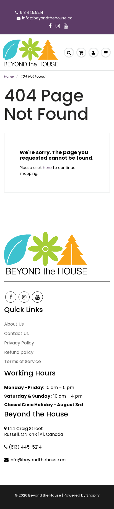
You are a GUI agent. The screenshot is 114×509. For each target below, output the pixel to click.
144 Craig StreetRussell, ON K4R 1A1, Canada (33, 431)
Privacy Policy (19, 343)
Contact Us (16, 333)
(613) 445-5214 (25, 447)
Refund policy (18, 352)
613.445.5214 (31, 12)
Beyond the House (44, 495)
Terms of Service (22, 361)
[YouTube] (66, 26)
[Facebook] (50, 26)
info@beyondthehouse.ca (47, 18)
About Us (14, 324)
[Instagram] (58, 26)
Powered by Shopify (82, 495)
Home (9, 76)
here (47, 167)
